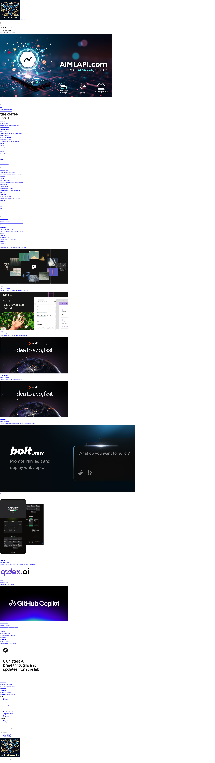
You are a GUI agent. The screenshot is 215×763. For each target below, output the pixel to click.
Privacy (1, 760)
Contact (9, 760)
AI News (21, 20)
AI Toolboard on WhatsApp (9, 714)
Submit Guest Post (6, 721)
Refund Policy (5, 706)
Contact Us (5, 701)
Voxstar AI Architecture (7, 734)
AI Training (12, 20)
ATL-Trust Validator (6, 735)
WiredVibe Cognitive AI (7, 736)
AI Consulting (7, 20)
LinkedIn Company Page (8, 711)
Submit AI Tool (5, 703)
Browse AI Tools (6, 722)
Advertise (31, 20)
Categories (25, 20)
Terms (4, 760)
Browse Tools (2, 20)
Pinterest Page (6, 716)
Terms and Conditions (6, 705)
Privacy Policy (5, 704)
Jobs (19, 20)
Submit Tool (2, 21)
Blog (3, 700)
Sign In (6, 21)
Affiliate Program (6, 720)
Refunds (6, 760)
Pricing (28, 20)
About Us (4, 698)
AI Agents (16, 20)
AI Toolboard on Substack (8, 713)
